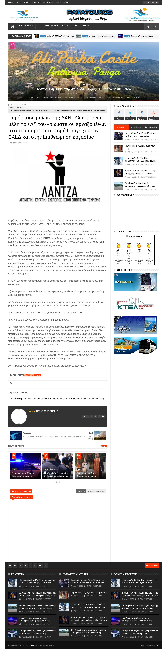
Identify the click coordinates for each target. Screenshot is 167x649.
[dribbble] (99, 416)
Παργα (18, 2)
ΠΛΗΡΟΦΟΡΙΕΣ (79, 26)
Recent (122, 127)
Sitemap (66, 2)
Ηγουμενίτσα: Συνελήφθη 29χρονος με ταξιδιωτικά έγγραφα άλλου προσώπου (89, 476)
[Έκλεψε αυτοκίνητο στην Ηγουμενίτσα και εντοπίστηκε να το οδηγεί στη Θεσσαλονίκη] (12, 633)
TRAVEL (58, 2)
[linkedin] (103, 416)
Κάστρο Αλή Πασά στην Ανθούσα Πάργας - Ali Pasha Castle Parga (83, 89)
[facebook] (87, 416)
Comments (152, 127)
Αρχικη (10, 2)
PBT (157, 645)
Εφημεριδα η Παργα (54, 26)
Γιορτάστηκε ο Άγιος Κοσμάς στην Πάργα (140, 147)
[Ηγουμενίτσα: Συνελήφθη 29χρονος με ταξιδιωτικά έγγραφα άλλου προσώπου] (90, 466)
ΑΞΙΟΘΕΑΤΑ (36, 2)
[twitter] (84, 416)
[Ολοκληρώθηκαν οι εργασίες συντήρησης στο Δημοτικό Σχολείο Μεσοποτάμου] (121, 36)
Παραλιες (26, 2)
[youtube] (95, 416)
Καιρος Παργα (135, 236)
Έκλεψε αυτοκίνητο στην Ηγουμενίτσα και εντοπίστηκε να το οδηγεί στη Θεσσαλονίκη (37, 633)
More (103, 446)
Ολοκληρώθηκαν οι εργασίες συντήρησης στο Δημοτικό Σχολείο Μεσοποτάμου (25, 476)
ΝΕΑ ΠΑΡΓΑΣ (17, 143)
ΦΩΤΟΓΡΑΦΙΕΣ (48, 2)
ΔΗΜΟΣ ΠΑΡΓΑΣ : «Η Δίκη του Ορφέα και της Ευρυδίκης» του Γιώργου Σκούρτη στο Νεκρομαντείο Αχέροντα (141, 173)
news (43, 36)
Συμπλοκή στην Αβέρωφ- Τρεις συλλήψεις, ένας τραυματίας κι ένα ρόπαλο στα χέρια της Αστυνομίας (34, 621)
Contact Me (153, 565)
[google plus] (91, 416)
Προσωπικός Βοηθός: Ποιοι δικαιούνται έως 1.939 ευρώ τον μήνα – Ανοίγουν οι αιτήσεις (141, 161)
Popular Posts (137, 128)
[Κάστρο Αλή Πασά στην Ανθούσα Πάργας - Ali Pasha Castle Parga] (83, 71)
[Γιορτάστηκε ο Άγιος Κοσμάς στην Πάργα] (118, 148)
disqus (90, 491)
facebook (100, 491)
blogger (81, 491)
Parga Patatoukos (33, 645)
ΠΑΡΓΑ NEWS (24, 26)
